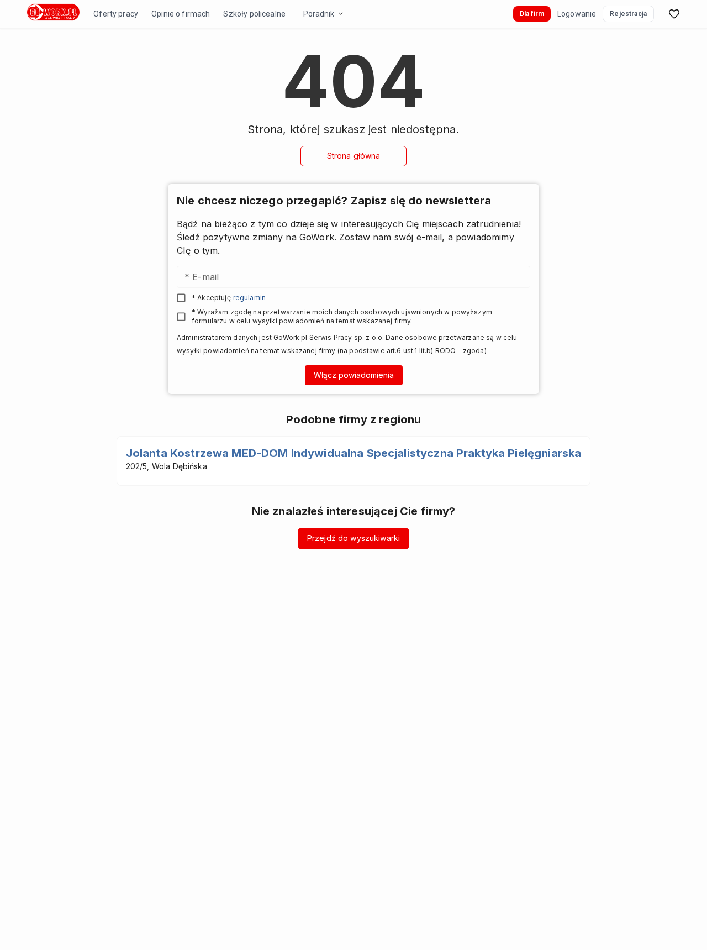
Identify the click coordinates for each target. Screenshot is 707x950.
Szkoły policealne (254, 13)
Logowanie (576, 13)
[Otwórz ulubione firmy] (673, 13)
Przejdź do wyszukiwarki (353, 538)
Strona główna (354, 155)
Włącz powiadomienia (354, 375)
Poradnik (318, 13)
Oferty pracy (115, 13)
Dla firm (532, 14)
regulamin (249, 297)
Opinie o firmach (180, 13)
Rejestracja (628, 14)
